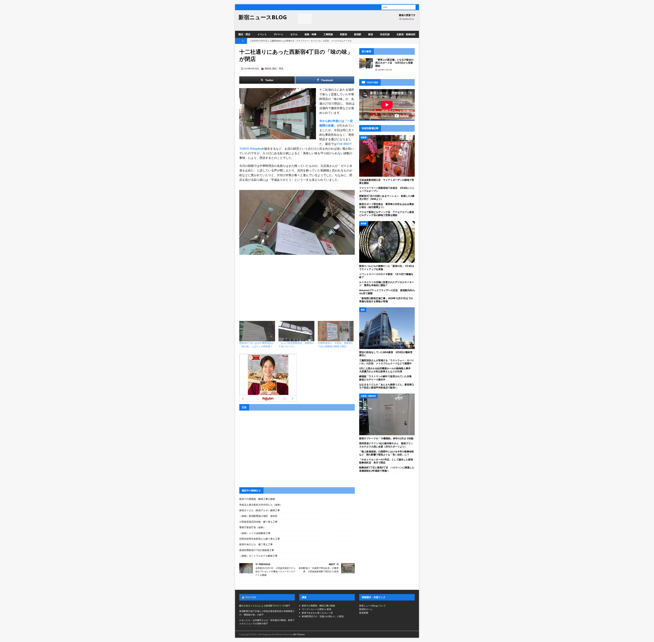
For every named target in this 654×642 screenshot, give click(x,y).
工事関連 (328, 34)
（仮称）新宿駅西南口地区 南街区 (258, 516)
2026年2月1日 (408, 19)
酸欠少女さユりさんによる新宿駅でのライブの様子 (264, 605)
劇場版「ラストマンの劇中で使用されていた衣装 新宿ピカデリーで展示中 (386, 378)
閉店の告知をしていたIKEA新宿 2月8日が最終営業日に (385, 354)
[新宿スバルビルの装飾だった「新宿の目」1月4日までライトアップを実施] (387, 242)
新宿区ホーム (365, 609)
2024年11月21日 (385, 69)
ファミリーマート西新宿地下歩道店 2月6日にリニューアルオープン (386, 189)
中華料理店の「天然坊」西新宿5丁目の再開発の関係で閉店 (335, 344)
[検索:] (399, 7)
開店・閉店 (244, 34)
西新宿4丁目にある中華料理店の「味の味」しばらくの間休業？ (256, 344)
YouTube (250, 597)
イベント (262, 34)
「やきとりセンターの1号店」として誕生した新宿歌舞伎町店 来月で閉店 (386, 461)
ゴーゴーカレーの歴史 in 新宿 (316, 609)
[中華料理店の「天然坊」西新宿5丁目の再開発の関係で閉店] (336, 331)
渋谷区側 (385, 34)
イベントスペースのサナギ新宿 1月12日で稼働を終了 (386, 275)
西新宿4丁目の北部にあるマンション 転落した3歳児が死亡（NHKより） (386, 197)
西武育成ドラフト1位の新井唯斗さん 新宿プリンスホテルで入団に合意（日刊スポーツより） (386, 445)
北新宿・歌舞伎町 (406, 34)
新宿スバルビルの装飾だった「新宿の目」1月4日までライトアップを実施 (386, 267)
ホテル (294, 34)
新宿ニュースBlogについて (372, 605)
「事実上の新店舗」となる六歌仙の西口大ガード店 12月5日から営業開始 (394, 62)
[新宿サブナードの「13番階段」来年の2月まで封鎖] (387, 414)
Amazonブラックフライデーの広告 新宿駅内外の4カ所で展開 (387, 292)
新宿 (370, 34)
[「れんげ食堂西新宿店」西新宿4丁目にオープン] (296, 331)
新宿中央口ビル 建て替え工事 (256, 544)
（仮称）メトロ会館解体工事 (254, 533)
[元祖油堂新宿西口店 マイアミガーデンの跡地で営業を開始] (387, 156)
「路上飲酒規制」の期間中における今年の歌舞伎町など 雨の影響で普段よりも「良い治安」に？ (386, 453)
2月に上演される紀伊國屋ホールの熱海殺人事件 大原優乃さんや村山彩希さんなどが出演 (386, 370)
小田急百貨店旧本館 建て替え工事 (258, 521)
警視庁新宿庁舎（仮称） (252, 527)
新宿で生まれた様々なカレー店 (317, 612)
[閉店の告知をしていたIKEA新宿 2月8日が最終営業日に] (387, 328)
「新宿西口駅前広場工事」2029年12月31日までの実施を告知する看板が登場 (386, 300)
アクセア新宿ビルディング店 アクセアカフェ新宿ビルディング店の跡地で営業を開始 (386, 213)
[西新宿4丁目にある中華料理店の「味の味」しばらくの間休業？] (257, 331)
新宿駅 (357, 34)
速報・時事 (310, 34)
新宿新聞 (363, 612)
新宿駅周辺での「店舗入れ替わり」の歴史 (323, 616)
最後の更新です (407, 15)
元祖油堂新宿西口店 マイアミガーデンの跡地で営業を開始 (386, 181)
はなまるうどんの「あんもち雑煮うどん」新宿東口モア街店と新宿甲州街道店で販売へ (386, 386)
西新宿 (343, 34)
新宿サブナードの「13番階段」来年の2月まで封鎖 (386, 438)
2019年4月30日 (251, 68)
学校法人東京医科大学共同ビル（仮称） (260, 504)
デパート (278, 34)
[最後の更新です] (305, 19)
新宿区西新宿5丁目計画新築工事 (256, 550)
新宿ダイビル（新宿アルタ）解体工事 (259, 510)
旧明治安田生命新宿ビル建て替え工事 (259, 538)
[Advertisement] (297, 282)
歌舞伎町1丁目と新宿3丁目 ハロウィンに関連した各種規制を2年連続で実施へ (386, 469)
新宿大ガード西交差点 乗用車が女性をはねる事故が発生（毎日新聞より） (386, 205)
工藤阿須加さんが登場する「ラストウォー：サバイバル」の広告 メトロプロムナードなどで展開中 (386, 362)
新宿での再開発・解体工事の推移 (257, 499)
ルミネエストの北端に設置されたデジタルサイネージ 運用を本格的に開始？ (386, 283)
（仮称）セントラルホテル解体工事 (258, 555)
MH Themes (299, 634)
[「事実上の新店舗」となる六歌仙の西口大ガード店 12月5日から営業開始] (366, 63)
